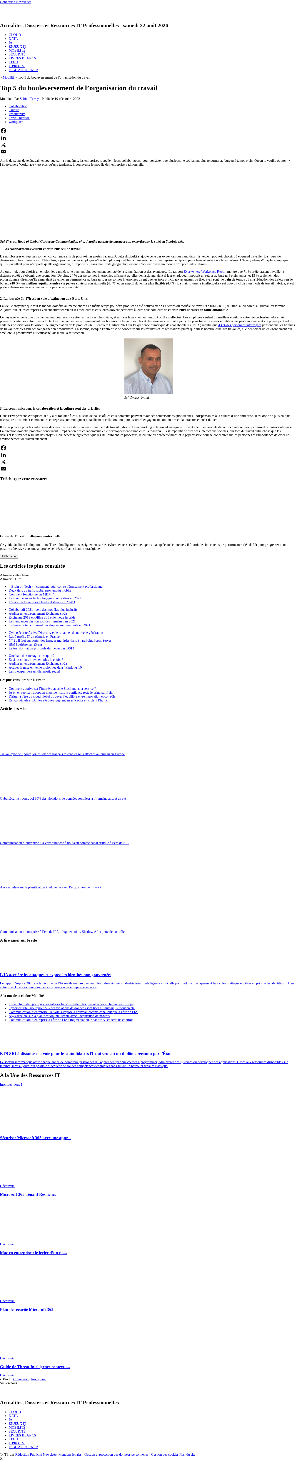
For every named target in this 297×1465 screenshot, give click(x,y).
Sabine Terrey (29, 99)
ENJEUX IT (17, 46)
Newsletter (50, 1454)
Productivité (17, 114)
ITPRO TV (17, 66)
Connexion (21, 1379)
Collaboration (18, 106)
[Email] (148, 151)
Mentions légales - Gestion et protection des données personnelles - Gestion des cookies (118, 1454)
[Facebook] (148, 130)
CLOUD (15, 35)
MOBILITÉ (17, 50)
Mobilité (8, 77)
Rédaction (22, 1454)
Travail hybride (19, 118)
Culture (14, 110)
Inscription (38, 1379)
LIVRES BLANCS (22, 58)
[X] (148, 144)
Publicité (36, 1454)
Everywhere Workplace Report (205, 271)
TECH (13, 62)
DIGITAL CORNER (23, 70)
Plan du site (187, 1454)
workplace (16, 122)
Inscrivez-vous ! (11, 1084)
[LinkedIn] (148, 137)
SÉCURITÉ (17, 54)
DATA (13, 38)
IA (10, 42)
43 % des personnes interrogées (239, 325)
